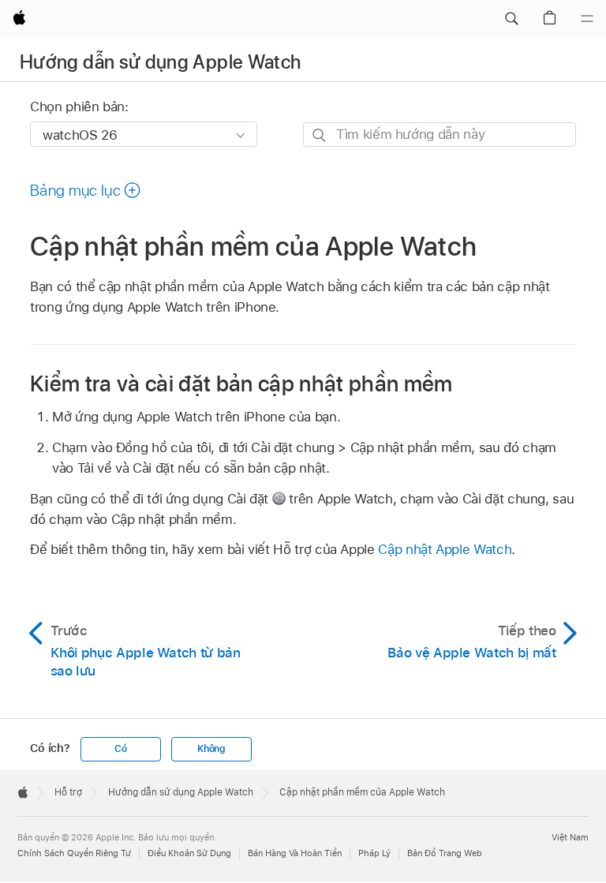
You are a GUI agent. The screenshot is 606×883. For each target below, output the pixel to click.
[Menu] (587, 19)
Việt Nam (570, 837)
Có (120, 748)
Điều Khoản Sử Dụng (189, 853)
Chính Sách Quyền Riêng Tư (74, 853)
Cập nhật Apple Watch (444, 549)
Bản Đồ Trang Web (444, 853)
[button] (511, 19)
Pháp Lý (374, 853)
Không (211, 748)
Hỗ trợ (68, 792)
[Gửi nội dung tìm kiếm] (320, 135)
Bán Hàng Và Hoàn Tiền (295, 853)
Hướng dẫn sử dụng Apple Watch (160, 62)
